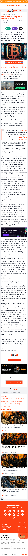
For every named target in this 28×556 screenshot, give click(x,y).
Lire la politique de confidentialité (7, 550)
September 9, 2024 (22, 139)
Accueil (3, 14)
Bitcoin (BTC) (13, 430)
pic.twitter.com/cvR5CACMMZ (17, 138)
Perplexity (15, 28)
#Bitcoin (24, 130)
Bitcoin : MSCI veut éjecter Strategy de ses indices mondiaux (14, 490)
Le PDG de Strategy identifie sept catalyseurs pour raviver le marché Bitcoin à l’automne (14, 447)
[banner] (14, 85)
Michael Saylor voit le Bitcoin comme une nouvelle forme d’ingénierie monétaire (13, 468)
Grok (21, 28)
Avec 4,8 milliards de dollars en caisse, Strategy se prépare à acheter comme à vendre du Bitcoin (14, 425)
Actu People (12, 14)
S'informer (8, 23)
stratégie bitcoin (7, 74)
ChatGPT (8, 28)
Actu (7, 14)
